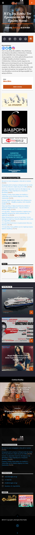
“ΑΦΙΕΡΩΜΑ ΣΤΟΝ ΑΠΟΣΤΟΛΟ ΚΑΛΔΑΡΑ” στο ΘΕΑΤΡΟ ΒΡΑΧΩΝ (17, 329)
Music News (6, 319)
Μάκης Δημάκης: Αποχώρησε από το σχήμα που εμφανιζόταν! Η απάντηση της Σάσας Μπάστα (18, 390)
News (17, 10)
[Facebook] (3, 48)
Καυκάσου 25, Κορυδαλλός (12, 486)
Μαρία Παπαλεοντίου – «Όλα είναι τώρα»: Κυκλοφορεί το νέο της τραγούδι (17, 357)
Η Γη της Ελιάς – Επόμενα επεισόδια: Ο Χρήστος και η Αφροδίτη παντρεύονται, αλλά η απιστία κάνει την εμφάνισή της (16, 213)
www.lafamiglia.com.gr (11, 476)
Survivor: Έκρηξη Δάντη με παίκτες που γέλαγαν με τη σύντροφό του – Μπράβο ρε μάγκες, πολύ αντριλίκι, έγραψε (16, 202)
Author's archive (17, 87)
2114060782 (8, 480)
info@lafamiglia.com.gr (11, 483)
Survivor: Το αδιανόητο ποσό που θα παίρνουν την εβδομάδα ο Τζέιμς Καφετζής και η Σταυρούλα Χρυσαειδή (16, 190)
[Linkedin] (10, 48)
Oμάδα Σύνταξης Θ (8, 311)
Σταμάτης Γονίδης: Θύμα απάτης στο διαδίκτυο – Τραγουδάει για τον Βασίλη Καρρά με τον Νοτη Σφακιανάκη (15, 196)
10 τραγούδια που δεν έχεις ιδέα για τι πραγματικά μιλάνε (17, 412)
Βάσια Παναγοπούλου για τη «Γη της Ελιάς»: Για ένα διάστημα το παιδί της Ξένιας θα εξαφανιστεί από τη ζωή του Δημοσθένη (17, 219)
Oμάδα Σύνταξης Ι (7, 339)
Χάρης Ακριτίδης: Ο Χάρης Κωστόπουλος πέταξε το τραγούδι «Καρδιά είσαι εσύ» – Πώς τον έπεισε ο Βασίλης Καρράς (16, 207)
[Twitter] (6, 48)
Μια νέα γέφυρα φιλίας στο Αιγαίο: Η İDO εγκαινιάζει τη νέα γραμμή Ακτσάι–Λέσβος (17, 301)
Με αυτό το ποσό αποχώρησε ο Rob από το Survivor (16, 181)
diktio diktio (16, 28)
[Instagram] (13, 48)
